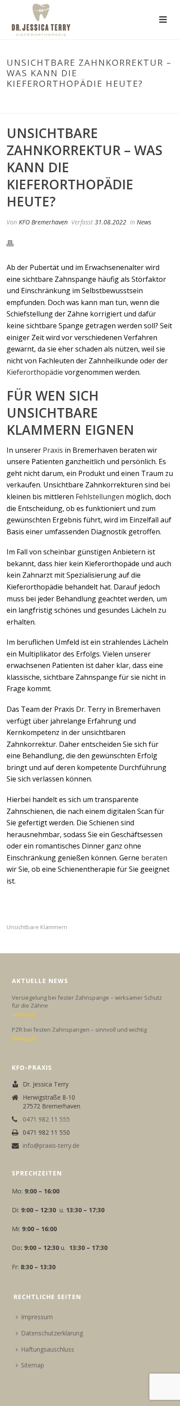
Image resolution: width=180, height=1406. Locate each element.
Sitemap (32, 1365)
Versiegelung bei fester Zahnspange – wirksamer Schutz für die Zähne (87, 1001)
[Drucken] (14, 243)
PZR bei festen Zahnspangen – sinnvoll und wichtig (79, 1029)
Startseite (21, 102)
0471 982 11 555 (46, 1119)
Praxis (53, 450)
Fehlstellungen (100, 496)
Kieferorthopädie (35, 372)
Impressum (37, 1317)
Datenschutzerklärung (52, 1333)
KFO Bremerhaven (43, 222)
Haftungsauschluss (47, 1349)
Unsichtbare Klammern (37, 927)
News (144, 222)
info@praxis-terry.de (51, 1146)
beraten (154, 858)
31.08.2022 (110, 222)
